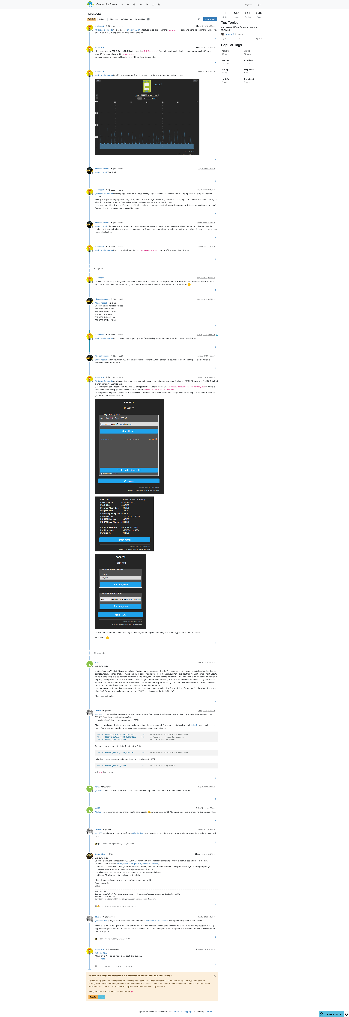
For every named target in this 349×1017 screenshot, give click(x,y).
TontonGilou (100, 854)
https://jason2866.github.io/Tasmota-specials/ (137, 863)
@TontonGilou (109, 917)
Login (102, 997)
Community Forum (106, 4)
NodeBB (208, 1011)
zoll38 (97, 662)
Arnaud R (229, 34)
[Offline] (90, 28)
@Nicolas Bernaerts (115, 26)
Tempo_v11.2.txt (133, 30)
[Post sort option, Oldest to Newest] (199, 19)
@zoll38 (107, 711)
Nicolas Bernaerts (102, 169)
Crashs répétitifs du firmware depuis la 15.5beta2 (239, 28)
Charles (98, 711)
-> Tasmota (100, 959)
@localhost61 (117, 169)
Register (93, 997)
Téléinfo (93, 19)
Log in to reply (210, 19)
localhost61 (100, 26)
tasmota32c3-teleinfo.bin (157, 920)
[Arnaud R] (222, 34)
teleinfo (194, 725)
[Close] (214, 975)
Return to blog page (183, 1011)
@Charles (107, 787)
